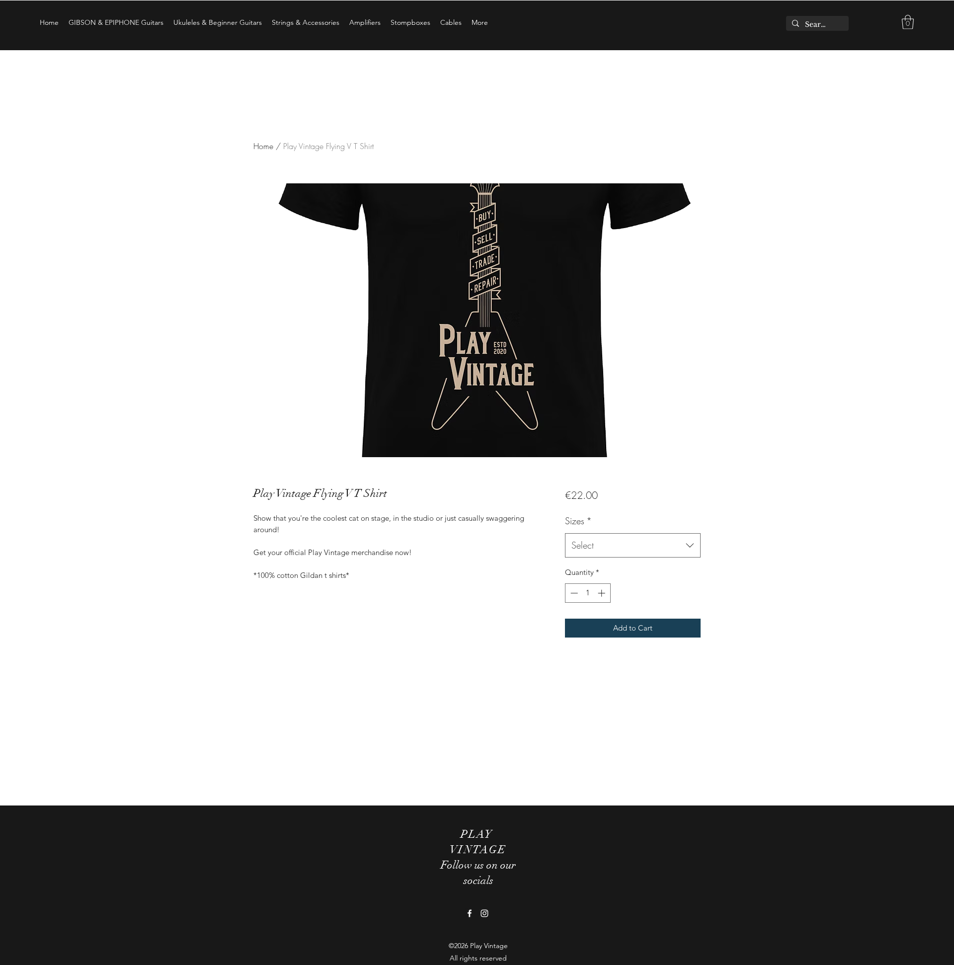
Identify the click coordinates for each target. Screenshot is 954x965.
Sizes (578, 521)
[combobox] (633, 545)
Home (263, 146)
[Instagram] (484, 913)
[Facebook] (470, 913)
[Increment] (602, 593)
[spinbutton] (587, 593)
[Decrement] (573, 593)
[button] (908, 22)
